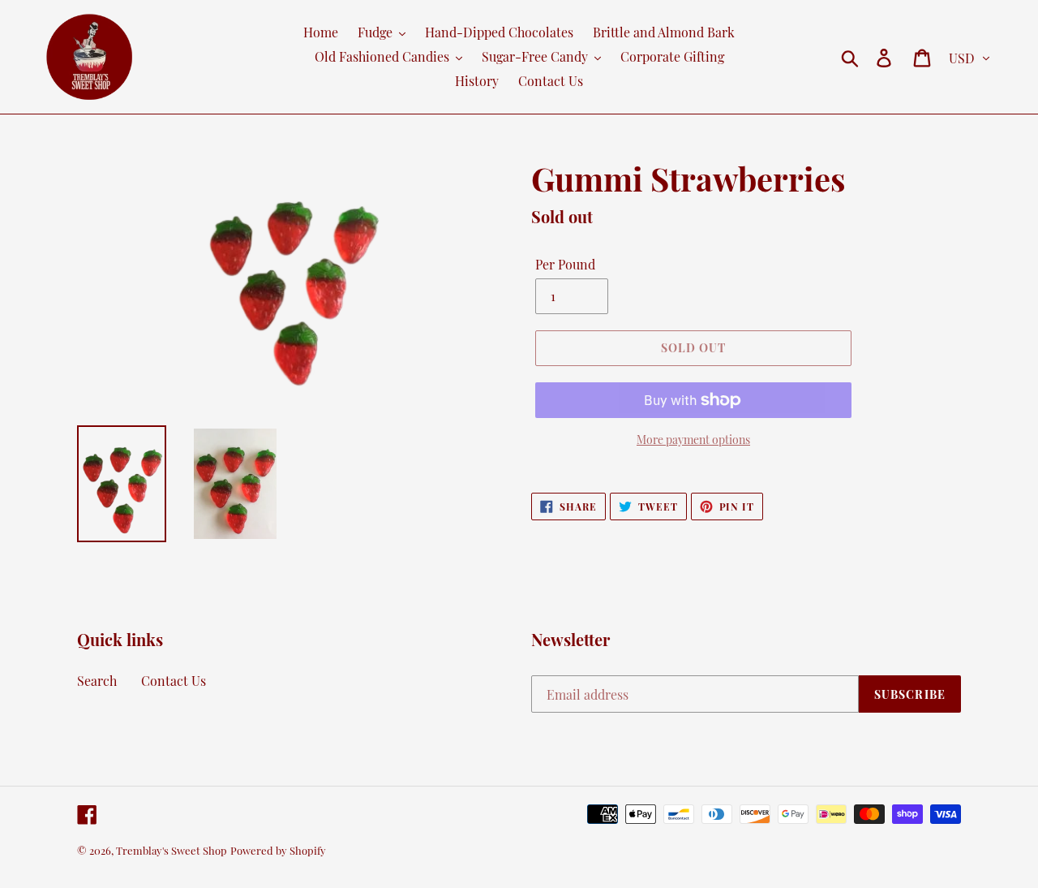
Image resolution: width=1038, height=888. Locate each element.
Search (97, 680)
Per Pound (565, 264)
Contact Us (173, 680)
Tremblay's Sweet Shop (171, 850)
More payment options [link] (693, 439)
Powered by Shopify (278, 850)
